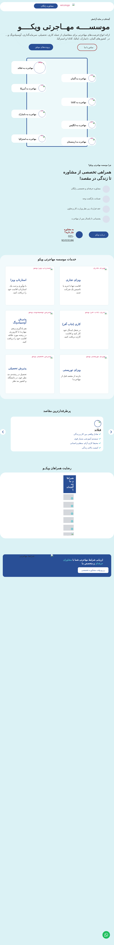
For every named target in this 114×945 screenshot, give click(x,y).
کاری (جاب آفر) (71, 324)
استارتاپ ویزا (18, 279)
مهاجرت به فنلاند (25, 68)
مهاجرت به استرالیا (27, 139)
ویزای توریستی (72, 369)
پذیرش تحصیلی (17, 368)
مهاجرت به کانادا (78, 102)
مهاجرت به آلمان (78, 78)
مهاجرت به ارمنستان (76, 142)
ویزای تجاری (73, 279)
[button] (3, 432)
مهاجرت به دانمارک (27, 114)
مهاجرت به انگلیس (77, 125)
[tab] (69, 497)
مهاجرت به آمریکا (28, 89)
